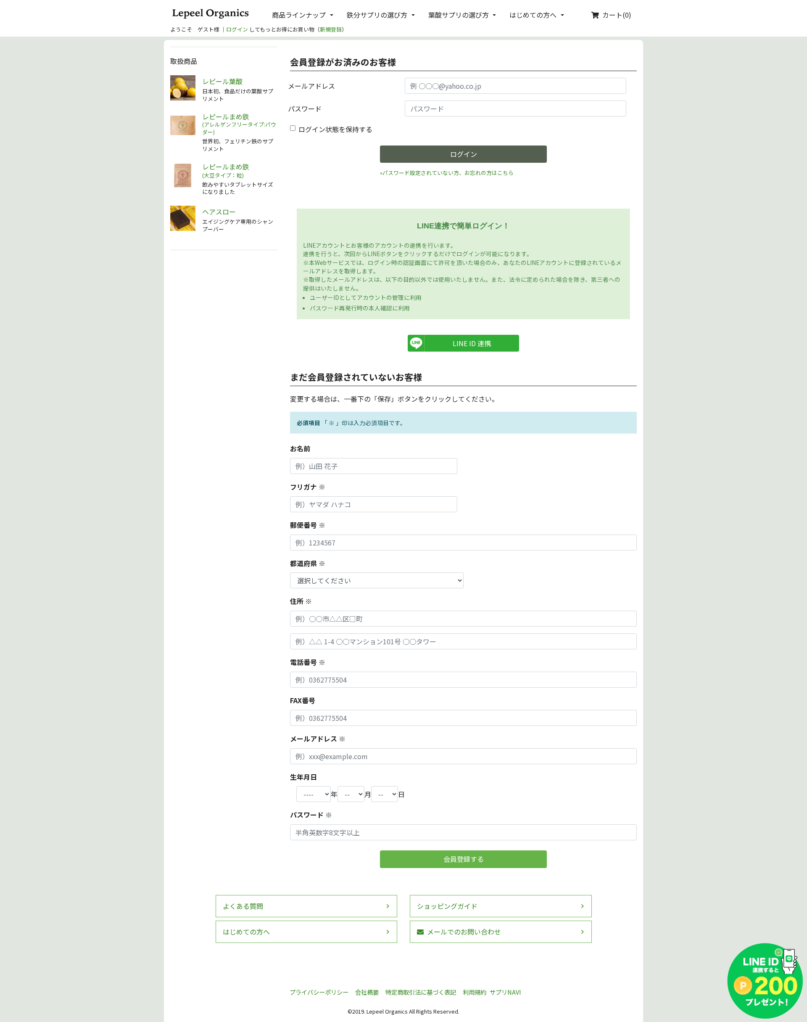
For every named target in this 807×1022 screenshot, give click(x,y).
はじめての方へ (246, 932)
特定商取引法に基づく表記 (420, 992)
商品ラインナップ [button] (299, 15)
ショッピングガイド (447, 906)
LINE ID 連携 (472, 343)
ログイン (237, 29)
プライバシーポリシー (319, 992)
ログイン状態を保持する (335, 129)
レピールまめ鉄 (239, 124)
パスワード (305, 108)
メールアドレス (311, 86)
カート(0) (616, 15)
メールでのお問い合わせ (464, 932)
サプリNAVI (505, 992)
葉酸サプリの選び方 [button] (458, 15)
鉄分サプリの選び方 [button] (377, 15)
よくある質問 (243, 906)
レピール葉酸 (222, 81)
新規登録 (331, 29)
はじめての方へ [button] (532, 15)
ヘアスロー (219, 212)
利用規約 (474, 992)
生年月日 (303, 777)
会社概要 (367, 992)
